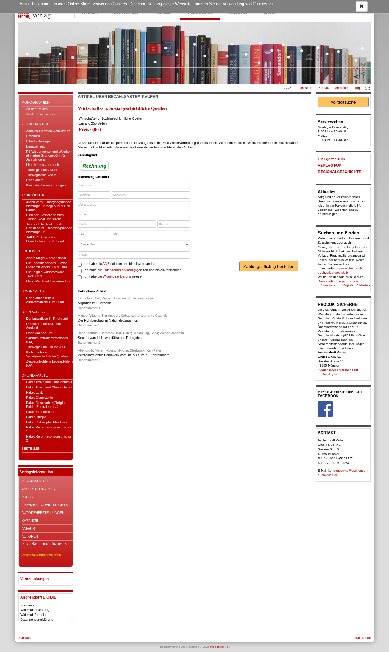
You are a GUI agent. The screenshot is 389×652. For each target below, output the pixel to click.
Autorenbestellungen (43, 512)
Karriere (30, 520)
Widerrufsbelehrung (34, 610)
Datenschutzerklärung (36, 619)
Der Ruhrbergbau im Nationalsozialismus (108, 320)
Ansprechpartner (38, 489)
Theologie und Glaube (42, 170)
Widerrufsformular (33, 614)
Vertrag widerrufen (41, 555)
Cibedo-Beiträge (38, 141)
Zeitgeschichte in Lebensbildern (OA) (49, 363)
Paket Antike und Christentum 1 (49, 382)
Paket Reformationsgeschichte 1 (48, 429)
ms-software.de (220, 646)
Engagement (35, 146)
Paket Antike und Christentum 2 (49, 387)
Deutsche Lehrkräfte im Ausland (43, 325)
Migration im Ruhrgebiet (95, 303)
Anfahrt (29, 528)
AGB (287, 88)
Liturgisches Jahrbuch (42, 164)
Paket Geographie (39, 397)
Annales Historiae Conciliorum (48, 131)
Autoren (30, 536)
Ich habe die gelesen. (114, 276)
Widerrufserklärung (117, 276)
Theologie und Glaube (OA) (46, 347)
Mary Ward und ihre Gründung (48, 281)
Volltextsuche (343, 102)
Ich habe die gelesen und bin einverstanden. (120, 263)
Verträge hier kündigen (44, 544)
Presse (28, 497)
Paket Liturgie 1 (37, 417)
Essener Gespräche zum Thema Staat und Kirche (45, 217)
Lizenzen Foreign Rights (45, 505)
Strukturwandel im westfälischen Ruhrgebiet (110, 338)
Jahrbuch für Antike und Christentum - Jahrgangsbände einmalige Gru (49, 228)
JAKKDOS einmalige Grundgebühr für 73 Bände (46, 239)
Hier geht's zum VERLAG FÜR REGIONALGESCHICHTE (339, 165)
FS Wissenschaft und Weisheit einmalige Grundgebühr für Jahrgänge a (48, 155)
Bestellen (31, 448)
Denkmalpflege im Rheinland (47, 318)
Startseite (27, 605)
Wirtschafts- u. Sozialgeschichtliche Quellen (47, 354)
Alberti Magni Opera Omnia (46, 258)
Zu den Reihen (37, 109)
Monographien (36, 102)
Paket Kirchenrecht (40, 412)
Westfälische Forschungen (46, 185)
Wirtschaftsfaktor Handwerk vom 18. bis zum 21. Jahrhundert (123, 355)
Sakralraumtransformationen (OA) (47, 340)
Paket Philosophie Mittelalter (46, 422)
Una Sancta (34, 180)
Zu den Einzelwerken (41, 114)
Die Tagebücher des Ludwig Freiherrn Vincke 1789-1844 (46, 265)
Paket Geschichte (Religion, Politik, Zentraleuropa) (46, 404)
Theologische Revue (41, 175)
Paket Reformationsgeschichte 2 (48, 438)
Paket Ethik (34, 392)
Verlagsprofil (35, 481)
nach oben (363, 638)
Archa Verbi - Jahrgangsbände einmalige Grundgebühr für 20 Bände (48, 206)
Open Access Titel (39, 333)
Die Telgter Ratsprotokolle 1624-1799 (45, 274)
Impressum (305, 88)
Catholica (33, 136)
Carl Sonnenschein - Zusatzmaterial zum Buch (45, 300)
